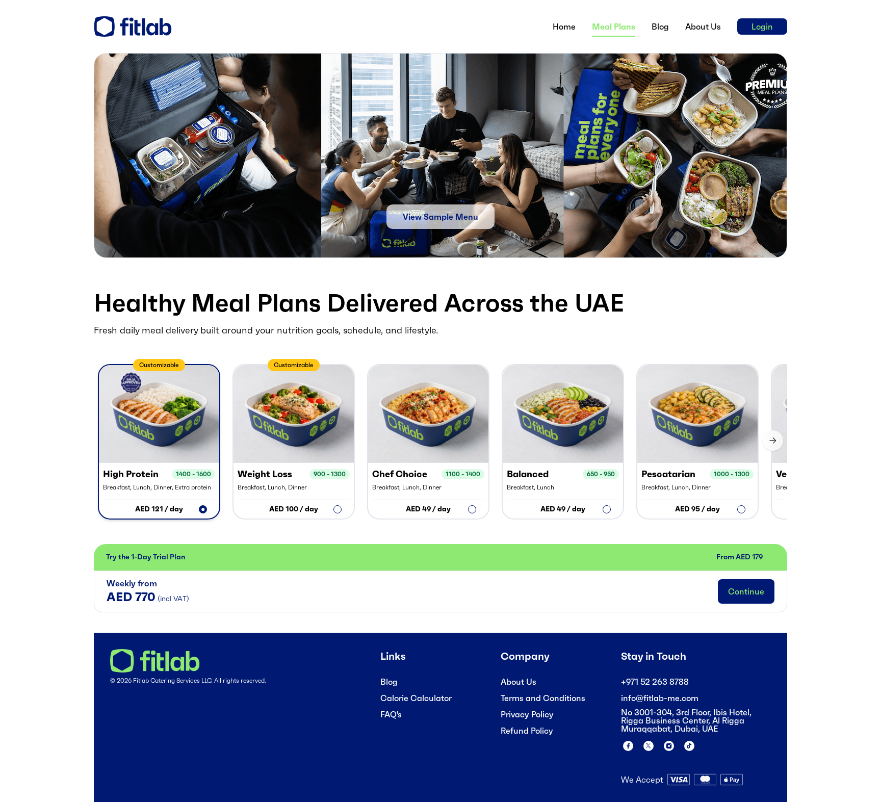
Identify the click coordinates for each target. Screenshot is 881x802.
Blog (660, 26)
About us (703, 26)
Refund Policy (527, 731)
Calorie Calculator (416, 698)
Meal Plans (613, 26)
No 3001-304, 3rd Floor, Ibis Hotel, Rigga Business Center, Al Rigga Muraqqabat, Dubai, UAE (686, 720)
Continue (746, 591)
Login (762, 26)
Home (564, 26)
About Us (518, 682)
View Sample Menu (440, 217)
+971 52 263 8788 (655, 682)
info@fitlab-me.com (659, 698)
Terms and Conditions (543, 698)
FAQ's (391, 714)
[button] (159, 442)
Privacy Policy (527, 714)
